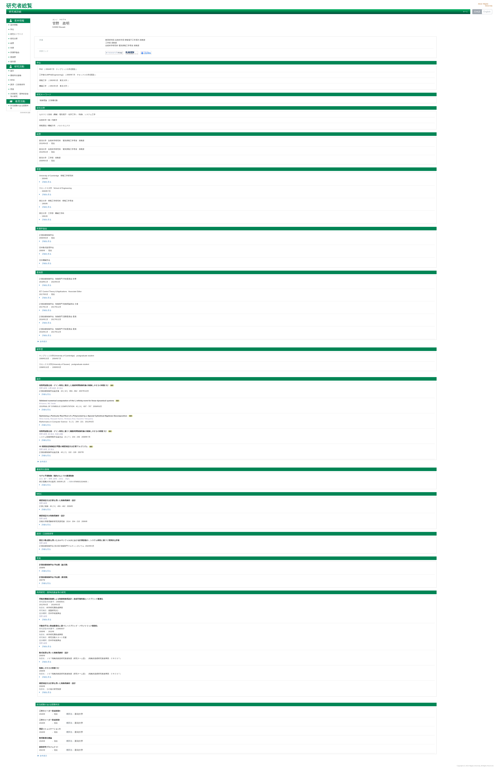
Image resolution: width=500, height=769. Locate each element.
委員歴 (13, 57)
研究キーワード (16, 34)
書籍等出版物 (15, 75)
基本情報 (14, 25)
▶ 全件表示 (42, 341)
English (486, 12)
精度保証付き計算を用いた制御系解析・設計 (57, 500)
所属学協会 (14, 52)
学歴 (12, 48)
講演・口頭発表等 (17, 85)
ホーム (465, 11)
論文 (12, 71)
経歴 (12, 43)
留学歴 (13, 62)
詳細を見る (46, 182)
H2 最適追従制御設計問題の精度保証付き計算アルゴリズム (63, 446)
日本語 (477, 12)
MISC (12, 80)
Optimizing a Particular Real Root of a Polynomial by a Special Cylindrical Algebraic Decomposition (83, 416)
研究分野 (14, 39)
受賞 (12, 89)
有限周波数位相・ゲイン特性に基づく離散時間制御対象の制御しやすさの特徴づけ (73, 431)
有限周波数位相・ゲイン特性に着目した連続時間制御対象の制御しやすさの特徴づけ (73, 385)
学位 (12, 29)
